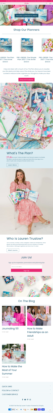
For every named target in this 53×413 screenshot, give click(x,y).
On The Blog (26, 301)
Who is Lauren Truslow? (25, 238)
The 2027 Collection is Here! (26, 16)
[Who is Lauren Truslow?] (26, 201)
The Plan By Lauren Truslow (22, 405)
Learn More (12, 165)
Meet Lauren (13, 250)
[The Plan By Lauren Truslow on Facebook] (23, 399)
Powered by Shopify (37, 405)
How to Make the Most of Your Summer (12, 370)
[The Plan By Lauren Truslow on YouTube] (25, 399)
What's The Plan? (20, 153)
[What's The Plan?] (26, 116)
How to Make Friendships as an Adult (37, 332)
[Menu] (0, 3)
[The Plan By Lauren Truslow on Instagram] (30, 399)
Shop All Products (26, 80)
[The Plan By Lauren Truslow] (26, 3)
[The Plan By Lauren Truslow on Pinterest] (28, 399)
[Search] (46, 3)
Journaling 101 (10, 328)
